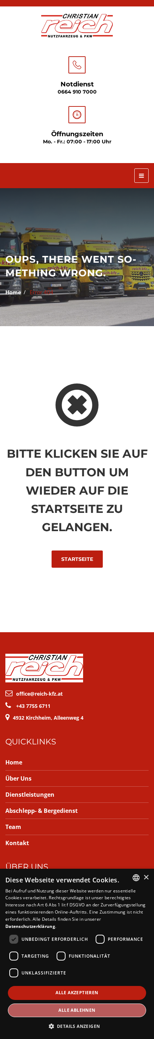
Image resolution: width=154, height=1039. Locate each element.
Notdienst (77, 84)
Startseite (77, 559)
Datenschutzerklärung (30, 926)
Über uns (18, 778)
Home (13, 292)
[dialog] (77, 954)
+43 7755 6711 (33, 705)
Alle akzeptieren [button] (77, 993)
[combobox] (136, 877)
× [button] (146, 877)
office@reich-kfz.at (39, 693)
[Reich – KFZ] (77, 24)
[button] (77, 1026)
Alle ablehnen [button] (76, 1010)
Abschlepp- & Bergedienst (41, 811)
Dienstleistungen (29, 795)
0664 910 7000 (77, 92)
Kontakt (17, 843)
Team (13, 827)
